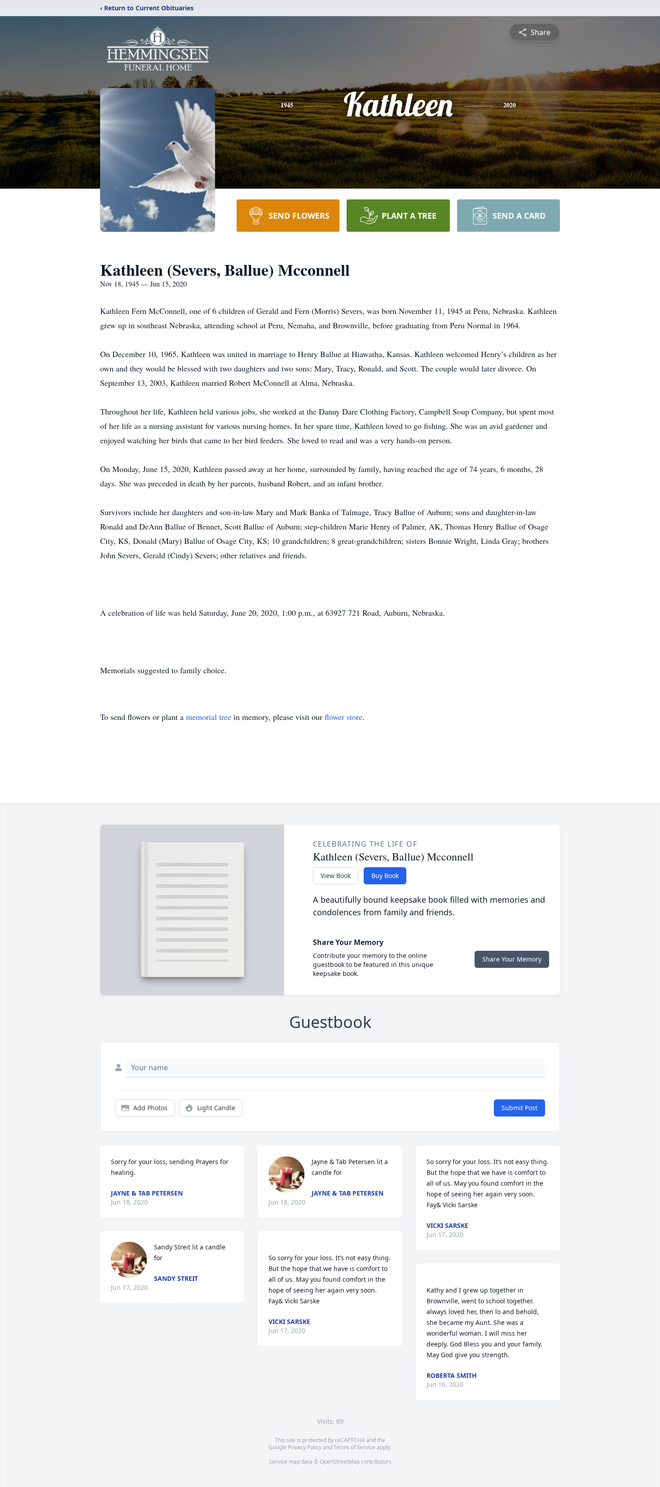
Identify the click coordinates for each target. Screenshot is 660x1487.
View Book (336, 875)
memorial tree (208, 716)
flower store (343, 716)
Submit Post (519, 1107)
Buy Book (385, 875)
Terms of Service (354, 1447)
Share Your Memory (511, 959)
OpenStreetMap (340, 1461)
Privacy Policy (304, 1447)
